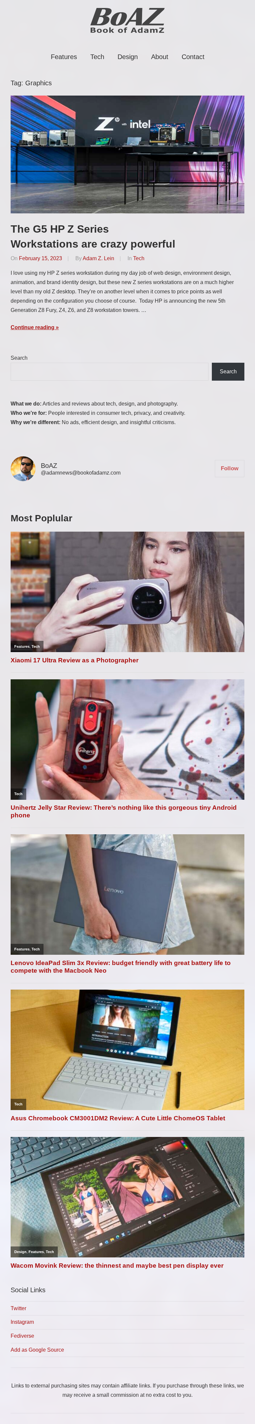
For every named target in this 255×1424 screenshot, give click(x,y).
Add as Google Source (37, 1350)
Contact (193, 56)
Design (128, 56)
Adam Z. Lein (98, 258)
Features (64, 56)
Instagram (22, 1322)
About (159, 56)
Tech (97, 56)
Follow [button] (229, 468)
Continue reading (32, 327)
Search (19, 358)
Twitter (18, 1308)
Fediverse (22, 1336)
